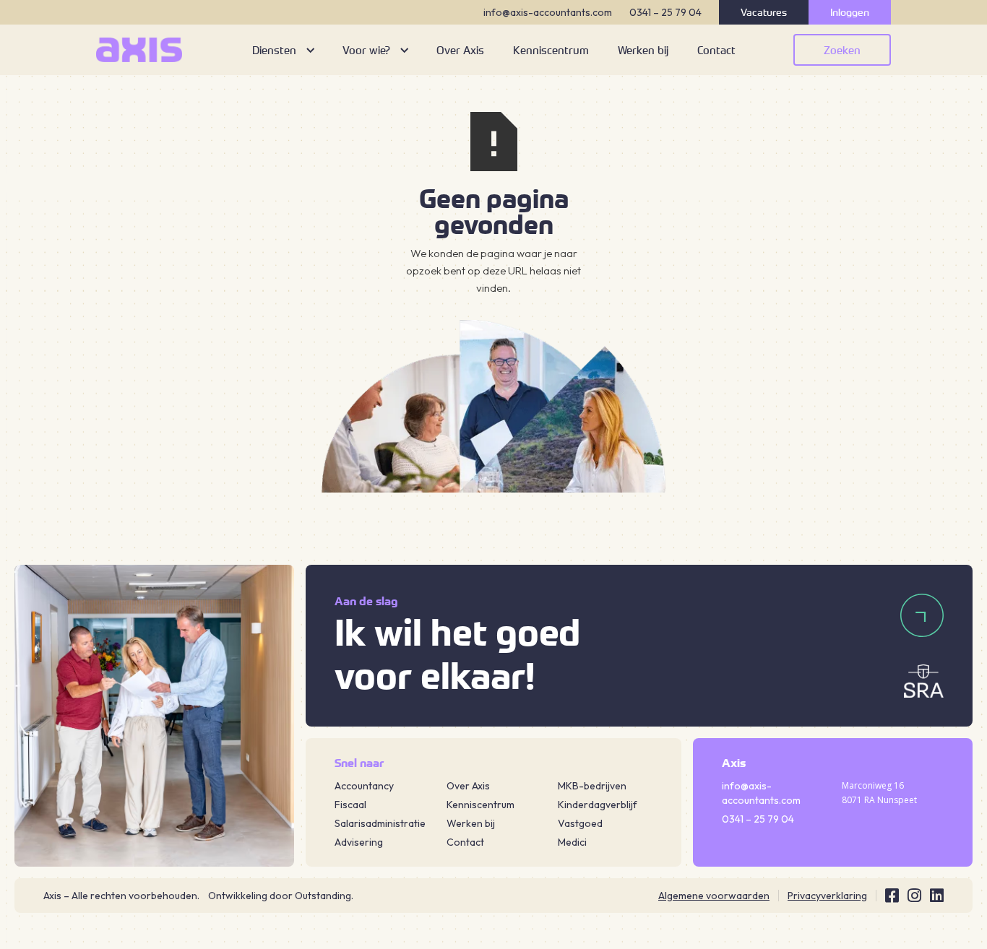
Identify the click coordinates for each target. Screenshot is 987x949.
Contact (465, 842)
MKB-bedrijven (592, 785)
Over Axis (468, 785)
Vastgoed (580, 823)
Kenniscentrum (480, 804)
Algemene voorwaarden (714, 895)
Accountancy (364, 785)
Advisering (359, 842)
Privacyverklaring (827, 895)
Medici (572, 842)
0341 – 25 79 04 (665, 12)
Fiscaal (350, 804)
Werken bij (471, 823)
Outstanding (323, 895)
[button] (283, 49)
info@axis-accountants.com (547, 12)
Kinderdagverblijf (597, 804)
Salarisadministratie (380, 823)
